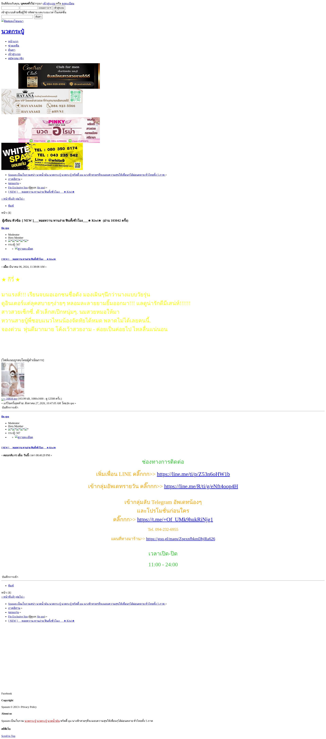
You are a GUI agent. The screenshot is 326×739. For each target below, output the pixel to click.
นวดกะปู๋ (42, 720)
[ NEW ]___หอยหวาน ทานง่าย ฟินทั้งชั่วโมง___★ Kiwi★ (28, 259)
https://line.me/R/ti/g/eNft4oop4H (201, 486)
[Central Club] (59, 87)
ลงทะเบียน (68, 3)
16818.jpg (11, 398)
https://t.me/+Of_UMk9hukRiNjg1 (175, 519)
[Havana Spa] (42, 113)
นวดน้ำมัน (54, 720)
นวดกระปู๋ (30, 720)
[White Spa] (42, 169)
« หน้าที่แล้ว (8, 198)
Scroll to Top (8, 736)
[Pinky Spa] (59, 141)
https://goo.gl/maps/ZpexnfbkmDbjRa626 (180, 539)
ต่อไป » (20, 198)
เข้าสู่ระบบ (49, 3)
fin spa (40, 187)
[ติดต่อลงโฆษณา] (12, 21)
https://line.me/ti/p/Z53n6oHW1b (193, 474)
